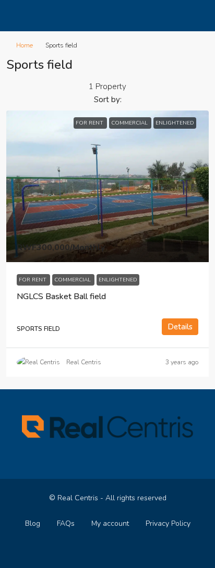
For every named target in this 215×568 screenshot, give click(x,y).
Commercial (73, 279)
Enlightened (118, 279)
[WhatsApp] (117, 549)
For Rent (33, 279)
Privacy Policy (168, 523)
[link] (107, 186)
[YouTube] (98, 549)
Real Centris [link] (83, 362)
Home (24, 45)
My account (110, 523)
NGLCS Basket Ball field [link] (61, 296)
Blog (32, 523)
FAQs (66, 523)
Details (180, 327)
